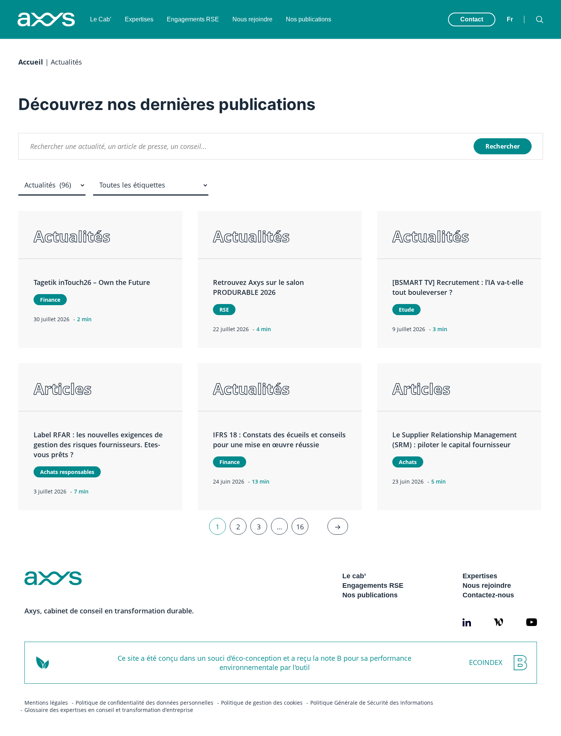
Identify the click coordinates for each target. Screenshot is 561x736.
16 (300, 526)
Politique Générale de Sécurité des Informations (371, 702)
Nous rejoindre (252, 19)
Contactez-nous (488, 595)
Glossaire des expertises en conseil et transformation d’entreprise (108, 709)
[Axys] (46, 19)
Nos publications (308, 19)
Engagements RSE (193, 19)
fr (510, 19)
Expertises (139, 19)
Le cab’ (354, 576)
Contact (471, 19)
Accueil (30, 61)
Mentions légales (46, 702)
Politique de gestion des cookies (262, 702)
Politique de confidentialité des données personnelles (144, 702)
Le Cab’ (100, 19)
